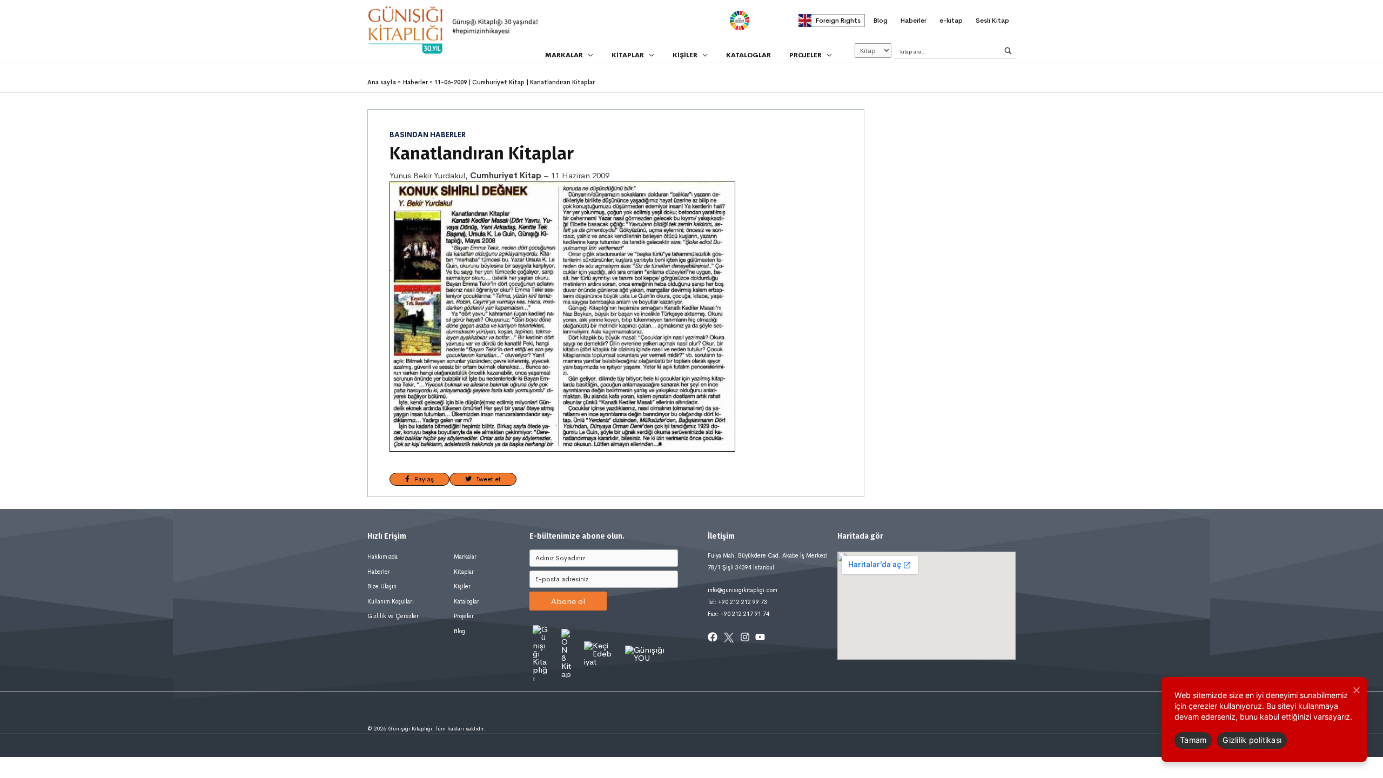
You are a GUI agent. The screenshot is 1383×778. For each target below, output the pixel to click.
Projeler (464, 616)
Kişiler (462, 586)
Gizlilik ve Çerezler (393, 616)
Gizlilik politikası (1252, 740)
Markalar (465, 556)
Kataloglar (466, 601)
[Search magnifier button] (1008, 50)
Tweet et (486, 479)
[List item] (712, 637)
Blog (459, 631)
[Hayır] (1356, 690)
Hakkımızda (382, 556)
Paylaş (421, 479)
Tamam (1193, 740)
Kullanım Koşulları (390, 601)
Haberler (378, 571)
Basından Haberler (428, 135)
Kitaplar (464, 571)
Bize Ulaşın (382, 586)
